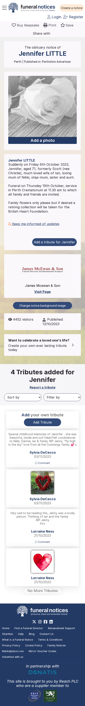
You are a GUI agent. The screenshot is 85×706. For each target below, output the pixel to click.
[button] (71, 8)
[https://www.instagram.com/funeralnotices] (40, 621)
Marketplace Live (13, 651)
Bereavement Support (61, 628)
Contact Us (47, 633)
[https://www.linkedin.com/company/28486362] (51, 621)
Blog (31, 633)
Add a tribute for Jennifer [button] (54, 242)
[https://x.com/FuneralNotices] (34, 621)
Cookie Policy (33, 645)
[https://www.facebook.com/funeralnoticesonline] (45, 621)
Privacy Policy (11, 645)
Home (5, 628)
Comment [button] (44, 463)
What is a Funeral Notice (17, 639)
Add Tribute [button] (42, 422)
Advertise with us (12, 656)
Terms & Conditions (50, 639)
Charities (7, 633)
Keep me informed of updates (35, 224)
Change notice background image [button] (42, 305)
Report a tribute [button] (42, 387)
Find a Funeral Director (28, 628)
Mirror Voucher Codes (42, 651)
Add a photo (43, 140)
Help (21, 633)
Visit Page (42, 292)
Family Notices (56, 645)
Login (56, 17)
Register (75, 17)
